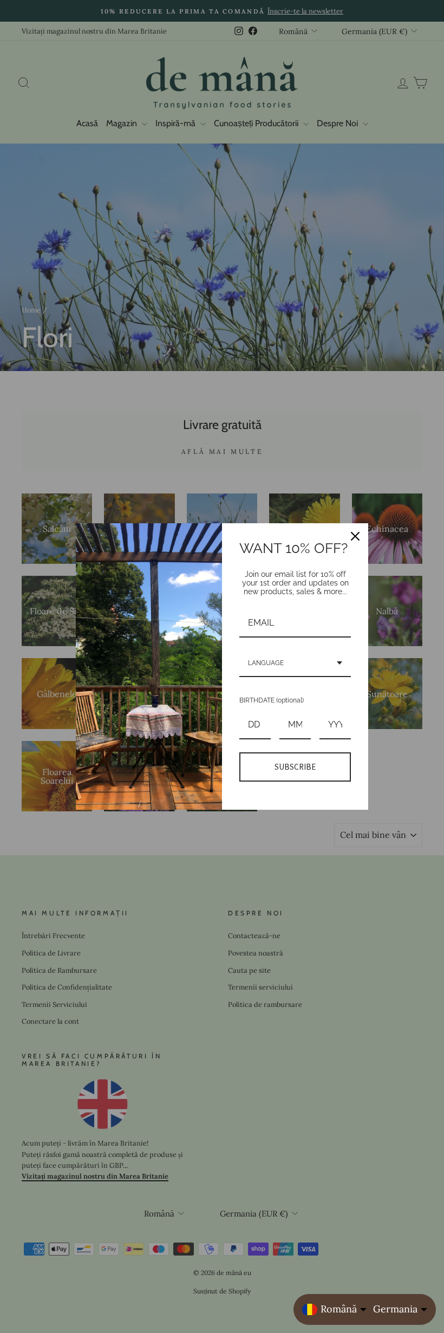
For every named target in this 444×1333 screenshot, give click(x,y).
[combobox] (295, 664)
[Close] (355, 536)
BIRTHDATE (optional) (271, 700)
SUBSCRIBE (295, 767)
